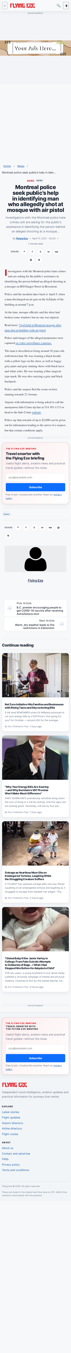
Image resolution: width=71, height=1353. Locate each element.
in (49, 251)
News (20, 166)
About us (7, 1148)
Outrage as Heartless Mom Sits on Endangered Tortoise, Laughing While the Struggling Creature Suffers (28, 876)
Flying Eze (22, 238)
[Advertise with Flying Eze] (35, 47)
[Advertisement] (35, 122)
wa (56, 251)
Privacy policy (11, 1164)
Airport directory (12, 1123)
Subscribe (35, 487)
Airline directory (12, 1128)
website (36, 412)
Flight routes (10, 1134)
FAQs (5, 1159)
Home (7, 166)
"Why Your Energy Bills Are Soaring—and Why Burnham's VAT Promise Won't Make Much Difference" (26, 790)
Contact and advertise (16, 1153)
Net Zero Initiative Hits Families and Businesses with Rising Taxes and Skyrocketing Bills (34, 706)
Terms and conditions (15, 1170)
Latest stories (10, 1112)
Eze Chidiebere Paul (18, 726)
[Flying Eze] (22, 5)
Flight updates (11, 1117)
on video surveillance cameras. (34, 343)
